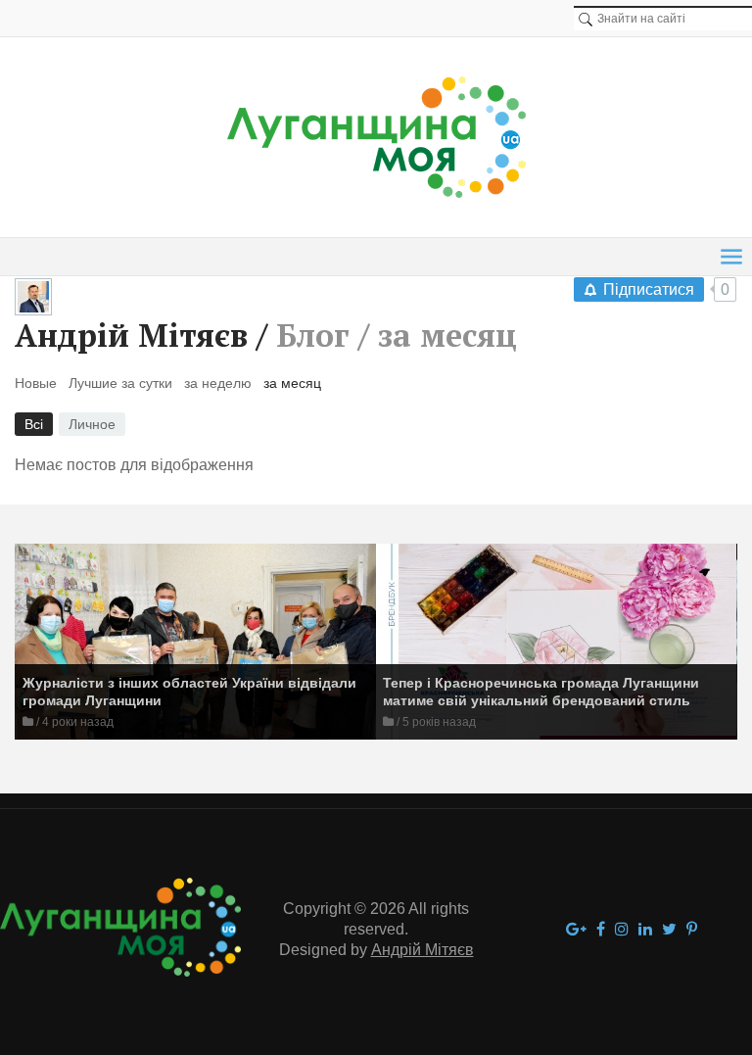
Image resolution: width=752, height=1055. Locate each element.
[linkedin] (645, 930)
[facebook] (600, 930)
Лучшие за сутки (120, 383)
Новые (36, 383)
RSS (533, 339)
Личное (92, 424)
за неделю (218, 383)
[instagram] (622, 930)
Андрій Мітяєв (131, 335)
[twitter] (669, 930)
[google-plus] (576, 930)
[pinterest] (691, 930)
